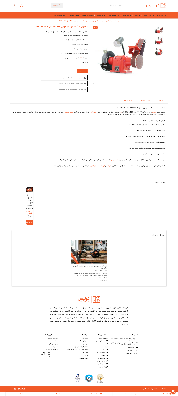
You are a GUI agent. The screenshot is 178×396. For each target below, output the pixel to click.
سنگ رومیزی (69, 112)
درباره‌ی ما (85, 344)
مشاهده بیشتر (102, 281)
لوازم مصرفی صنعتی (102, 341)
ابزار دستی (105, 355)
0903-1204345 (130, 353)
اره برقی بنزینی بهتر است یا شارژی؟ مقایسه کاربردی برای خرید (90, 267)
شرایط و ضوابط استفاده (81, 341)
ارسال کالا (85, 338)
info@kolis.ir (131, 347)
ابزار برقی (94, 112)
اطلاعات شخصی (52, 338)
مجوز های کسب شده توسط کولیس (77, 350)
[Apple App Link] (100, 378)
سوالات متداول (83, 358)
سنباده (81, 58)
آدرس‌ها (55, 347)
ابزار (120, 112)
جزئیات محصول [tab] (145, 100)
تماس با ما (84, 352)
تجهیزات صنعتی (99, 166)
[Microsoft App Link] (78, 378)
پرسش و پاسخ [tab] (128, 100)
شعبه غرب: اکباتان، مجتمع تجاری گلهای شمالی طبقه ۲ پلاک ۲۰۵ (123, 344)
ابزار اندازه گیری (103, 367)
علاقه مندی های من (51, 350)
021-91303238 (131, 350)
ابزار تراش (105, 350)
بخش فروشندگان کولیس (80, 347)
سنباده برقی (115, 160)
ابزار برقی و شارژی (102, 352)
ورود (86, 355)
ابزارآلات (109, 166)
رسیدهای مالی (53, 344)
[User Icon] (21, 5)
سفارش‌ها (54, 341)
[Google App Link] (89, 378)
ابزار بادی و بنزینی (102, 358)
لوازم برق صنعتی (103, 364)
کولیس (91, 166)
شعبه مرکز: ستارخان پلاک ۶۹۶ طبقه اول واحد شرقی (123, 339)
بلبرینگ (105, 347)
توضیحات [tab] (161, 100)
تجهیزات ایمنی (103, 338)
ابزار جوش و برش (102, 361)
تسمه (106, 344)
